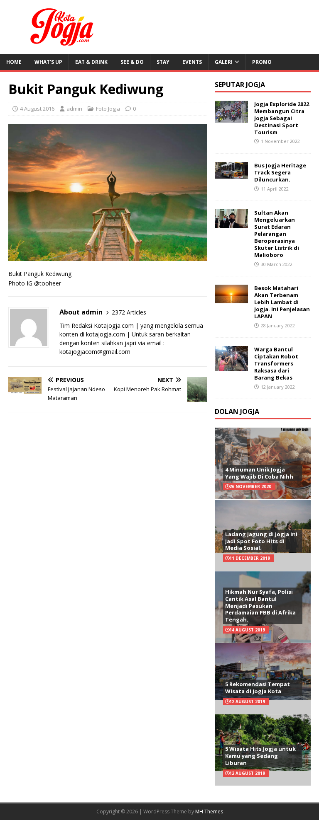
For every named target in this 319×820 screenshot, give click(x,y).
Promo (262, 61)
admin (74, 108)
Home (14, 61)
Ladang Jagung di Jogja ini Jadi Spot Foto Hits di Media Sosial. (261, 541)
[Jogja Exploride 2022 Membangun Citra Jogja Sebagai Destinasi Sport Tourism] (231, 118)
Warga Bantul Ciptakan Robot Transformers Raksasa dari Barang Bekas (276, 363)
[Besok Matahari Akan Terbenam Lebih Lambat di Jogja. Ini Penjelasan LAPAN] (231, 298)
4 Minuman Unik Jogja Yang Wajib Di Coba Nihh (259, 473)
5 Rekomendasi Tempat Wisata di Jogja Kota (257, 687)
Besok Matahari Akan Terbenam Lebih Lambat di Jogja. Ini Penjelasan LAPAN (282, 302)
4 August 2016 (37, 108)
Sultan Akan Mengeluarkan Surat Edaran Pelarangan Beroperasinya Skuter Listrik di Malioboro (276, 233)
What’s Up (48, 61)
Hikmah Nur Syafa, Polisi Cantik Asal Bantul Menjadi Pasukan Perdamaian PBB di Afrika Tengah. (260, 606)
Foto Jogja (108, 108)
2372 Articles (129, 312)
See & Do (132, 61)
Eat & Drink (91, 61)
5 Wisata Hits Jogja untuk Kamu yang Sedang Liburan (260, 756)
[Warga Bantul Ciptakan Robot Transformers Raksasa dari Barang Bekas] (231, 366)
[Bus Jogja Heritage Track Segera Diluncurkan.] (231, 174)
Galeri (224, 61)
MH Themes (209, 811)
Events (192, 61)
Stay (163, 61)
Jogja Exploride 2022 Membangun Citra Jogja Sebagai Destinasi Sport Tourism (281, 118)
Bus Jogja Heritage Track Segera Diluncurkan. (280, 172)
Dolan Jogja (237, 411)
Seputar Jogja (240, 84)
